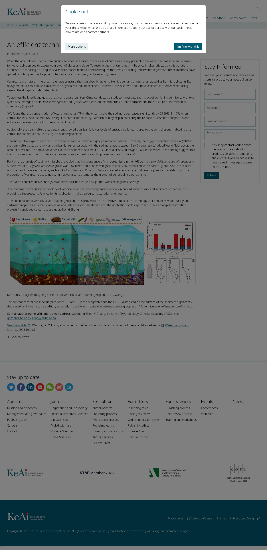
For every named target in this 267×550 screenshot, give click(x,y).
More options (77, 47)
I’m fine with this (188, 47)
